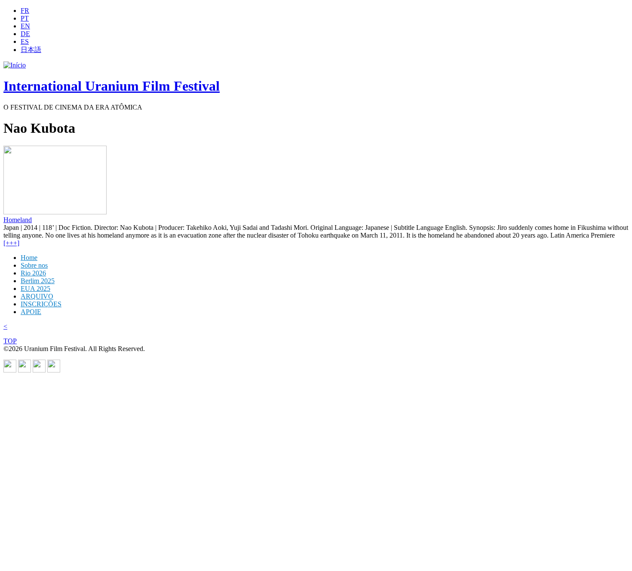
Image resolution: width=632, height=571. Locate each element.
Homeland (17, 219)
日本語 (31, 49)
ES (25, 41)
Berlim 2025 (38, 280)
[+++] (11, 243)
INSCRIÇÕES (41, 304)
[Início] (14, 65)
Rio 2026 (33, 273)
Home (29, 257)
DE (25, 33)
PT (25, 18)
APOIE (31, 311)
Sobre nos (34, 265)
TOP (10, 341)
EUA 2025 (35, 288)
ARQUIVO (37, 296)
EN (25, 26)
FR (25, 10)
